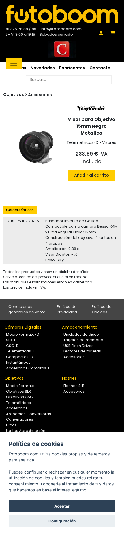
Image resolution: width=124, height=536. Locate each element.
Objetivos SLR (18, 391)
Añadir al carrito (91, 175)
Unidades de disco (81, 334)
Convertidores (19, 419)
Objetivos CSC (19, 397)
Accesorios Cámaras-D (28, 368)
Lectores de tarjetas (82, 351)
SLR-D (11, 340)
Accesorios (40, 95)
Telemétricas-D (20, 351)
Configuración (62, 521)
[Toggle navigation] (14, 63)
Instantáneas (18, 362)
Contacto (99, 68)
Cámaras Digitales (23, 327)
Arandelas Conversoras (28, 414)
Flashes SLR (73, 385)
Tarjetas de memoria (83, 340)
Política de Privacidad (67, 309)
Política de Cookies (102, 309)
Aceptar (62, 506)
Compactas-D (19, 357)
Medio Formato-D (22, 334)
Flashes (69, 378)
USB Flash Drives (78, 345)
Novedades (43, 68)
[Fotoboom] (62, 14)
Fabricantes (72, 68)
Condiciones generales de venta (27, 309)
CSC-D (12, 345)
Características (20, 209)
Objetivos (14, 378)
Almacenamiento (79, 327)
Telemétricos (18, 402)
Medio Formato (20, 385)
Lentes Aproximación (25, 430)
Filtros (11, 425)
